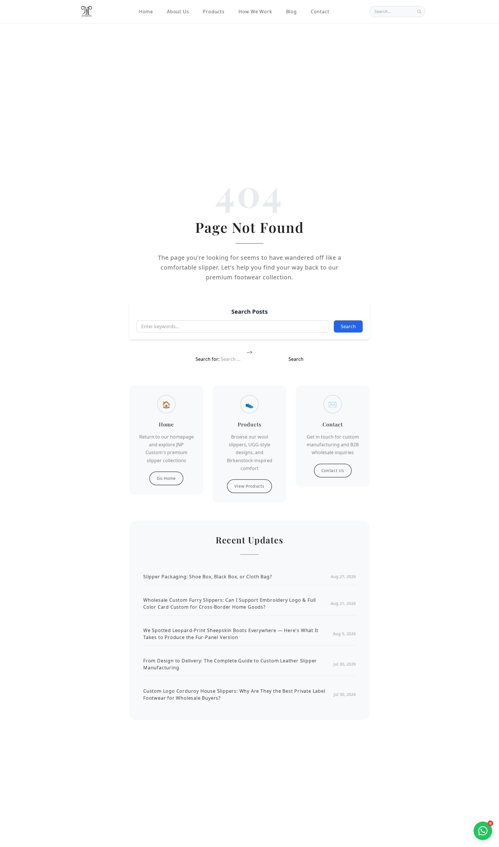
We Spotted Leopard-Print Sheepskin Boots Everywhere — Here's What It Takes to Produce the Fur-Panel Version (230, 633)
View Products (249, 486)
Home (146, 11)
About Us (178, 11)
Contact (320, 11)
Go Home (166, 478)
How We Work (255, 11)
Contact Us (332, 470)
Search (348, 326)
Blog (291, 11)
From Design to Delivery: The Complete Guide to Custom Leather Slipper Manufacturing (230, 664)
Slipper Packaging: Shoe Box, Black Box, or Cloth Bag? (207, 576)
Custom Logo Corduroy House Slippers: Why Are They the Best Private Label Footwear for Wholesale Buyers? (234, 694)
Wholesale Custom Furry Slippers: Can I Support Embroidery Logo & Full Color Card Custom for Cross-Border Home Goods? (229, 603)
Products (213, 11)
